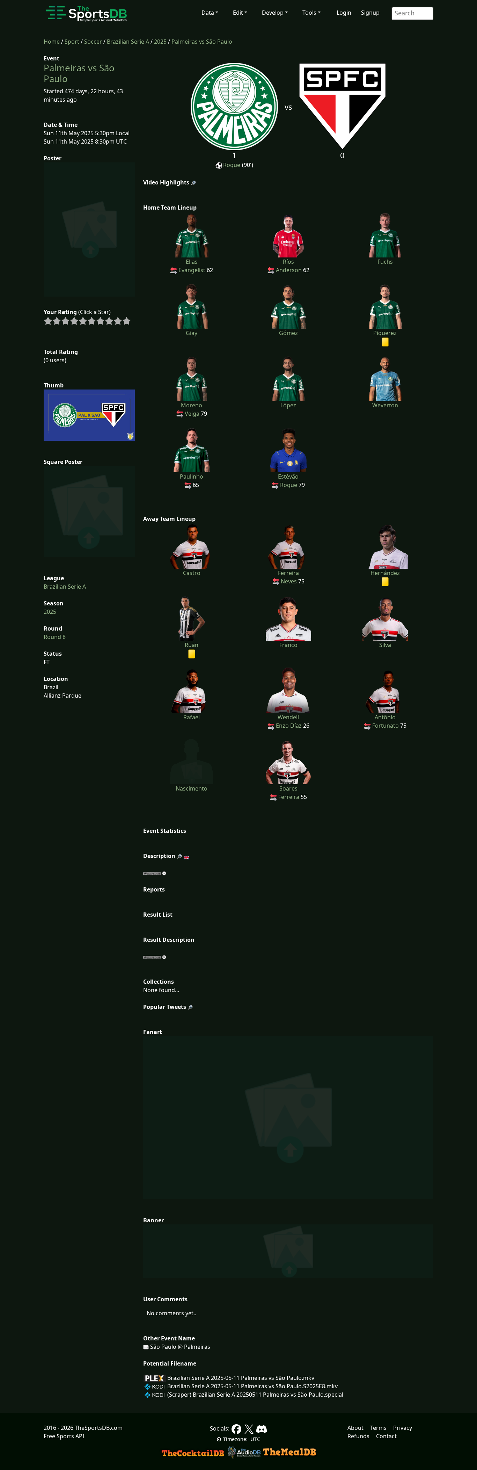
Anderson (289, 270)
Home (52, 41)
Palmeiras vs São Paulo (201, 41)
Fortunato (385, 725)
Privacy (402, 1428)
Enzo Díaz (289, 725)
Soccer (93, 41)
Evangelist (191, 270)
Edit (238, 12)
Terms (378, 1428)
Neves (289, 581)
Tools (309, 12)
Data (207, 12)
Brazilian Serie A (128, 41)
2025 (160, 41)
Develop (273, 12)
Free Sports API (64, 1436)
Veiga (192, 413)
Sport (72, 41)
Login (344, 12)
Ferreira (288, 797)
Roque (231, 165)
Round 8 (55, 637)
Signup (370, 12)
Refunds (358, 1436)
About (355, 1428)
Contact (386, 1436)
